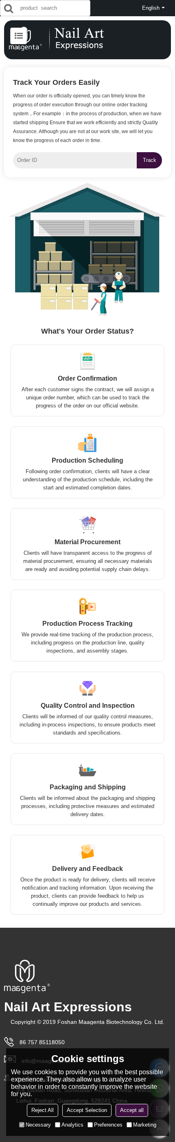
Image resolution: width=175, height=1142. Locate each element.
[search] (8, 8)
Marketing (144, 1125)
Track (149, 160)
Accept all (132, 1110)
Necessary (38, 1125)
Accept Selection (87, 1110)
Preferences (108, 1125)
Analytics (72, 1125)
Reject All (42, 1110)
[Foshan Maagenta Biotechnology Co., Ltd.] (87, 39)
